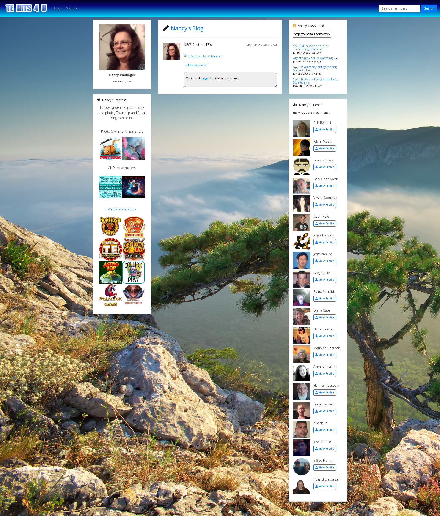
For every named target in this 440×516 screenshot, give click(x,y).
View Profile (326, 129)
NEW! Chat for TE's (198, 44)
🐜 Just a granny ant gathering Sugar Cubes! (315, 68)
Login (205, 78)
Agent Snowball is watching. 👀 (315, 58)
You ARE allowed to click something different (311, 47)
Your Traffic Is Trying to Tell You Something (315, 80)
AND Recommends (122, 209)
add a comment (195, 65)
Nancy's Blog (187, 28)
